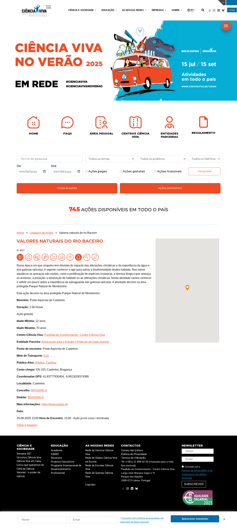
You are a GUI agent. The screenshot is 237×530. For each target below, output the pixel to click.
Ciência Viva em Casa (29, 461)
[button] (187, 288)
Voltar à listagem (27, 425)
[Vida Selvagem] (71, 256)
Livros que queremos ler (30, 465)
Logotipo (90, 484)
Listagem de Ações (41, 232)
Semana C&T (24, 453)
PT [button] (192, 10)
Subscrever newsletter (195, 518)
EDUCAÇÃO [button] (108, 10)
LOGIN (232, 10)
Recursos (56, 457)
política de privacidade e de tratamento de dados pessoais (197, 474)
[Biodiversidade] (37, 256)
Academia (56, 450)
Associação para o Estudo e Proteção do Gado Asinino (75, 341)
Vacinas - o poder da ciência (28, 474)
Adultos (39, 362)
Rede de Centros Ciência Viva (99, 452)
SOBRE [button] (176, 10)
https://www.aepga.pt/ (54, 404)
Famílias (51, 362)
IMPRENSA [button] (158, 10)
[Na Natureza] (21, 256)
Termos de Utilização (133, 457)
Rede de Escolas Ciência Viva (99, 467)
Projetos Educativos (62, 461)
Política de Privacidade (134, 454)
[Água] (87, 256)
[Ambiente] (29, 256)
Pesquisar (204, 171)
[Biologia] (46, 256)
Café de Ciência (25, 468)
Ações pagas (97, 171)
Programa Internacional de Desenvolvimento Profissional (66, 469)
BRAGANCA (36, 397)
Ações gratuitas (133, 171)
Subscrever (194, 484)
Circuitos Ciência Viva (29, 457)
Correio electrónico (132, 450)
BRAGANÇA (39, 390)
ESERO (55, 454)
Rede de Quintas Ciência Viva (99, 475)
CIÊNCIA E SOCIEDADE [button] (81, 10)
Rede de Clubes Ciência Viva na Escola (101, 459)
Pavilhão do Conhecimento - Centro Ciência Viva (74, 334)
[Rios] (96, 256)
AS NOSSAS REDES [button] (133, 10)
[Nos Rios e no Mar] (79, 256)
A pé (46, 355)
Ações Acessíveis (169, 171)
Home (20, 232)
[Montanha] (54, 256)
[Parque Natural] (62, 256)
